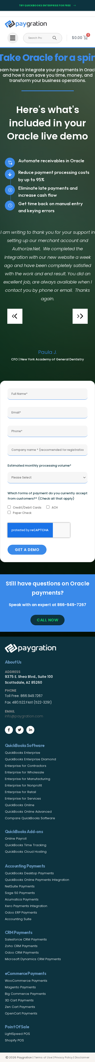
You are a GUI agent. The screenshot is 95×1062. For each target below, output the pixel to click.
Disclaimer (82, 1057)
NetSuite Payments (20, 886)
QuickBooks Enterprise (22, 752)
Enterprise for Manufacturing (27, 779)
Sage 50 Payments (20, 893)
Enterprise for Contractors (25, 765)
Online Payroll (16, 838)
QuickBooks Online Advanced (28, 811)
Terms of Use (43, 1057)
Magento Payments (20, 987)
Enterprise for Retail (20, 792)
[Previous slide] (14, 316)
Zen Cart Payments (20, 1007)
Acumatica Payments (21, 899)
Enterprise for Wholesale (24, 772)
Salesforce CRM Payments (26, 939)
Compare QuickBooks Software (30, 818)
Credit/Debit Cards (27, 508)
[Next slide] (80, 316)
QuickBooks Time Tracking (25, 845)
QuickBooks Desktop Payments (29, 873)
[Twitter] (20, 730)
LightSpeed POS (17, 1033)
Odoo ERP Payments (21, 912)
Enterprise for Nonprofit (23, 785)
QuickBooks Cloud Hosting (26, 851)
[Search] (54, 38)
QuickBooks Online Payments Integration (37, 879)
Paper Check (22, 513)
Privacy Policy (63, 1057)
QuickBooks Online (19, 805)
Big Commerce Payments (25, 993)
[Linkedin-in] (30, 730)
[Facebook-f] (9, 730)
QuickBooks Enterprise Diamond (30, 759)
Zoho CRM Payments (21, 946)
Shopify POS (14, 1040)
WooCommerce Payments (26, 980)
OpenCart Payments (21, 1013)
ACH (55, 508)
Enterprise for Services (23, 798)
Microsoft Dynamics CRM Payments (33, 959)
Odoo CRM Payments (22, 952)
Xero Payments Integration (26, 906)
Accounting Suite (18, 919)
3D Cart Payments (19, 1000)
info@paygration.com (24, 716)
